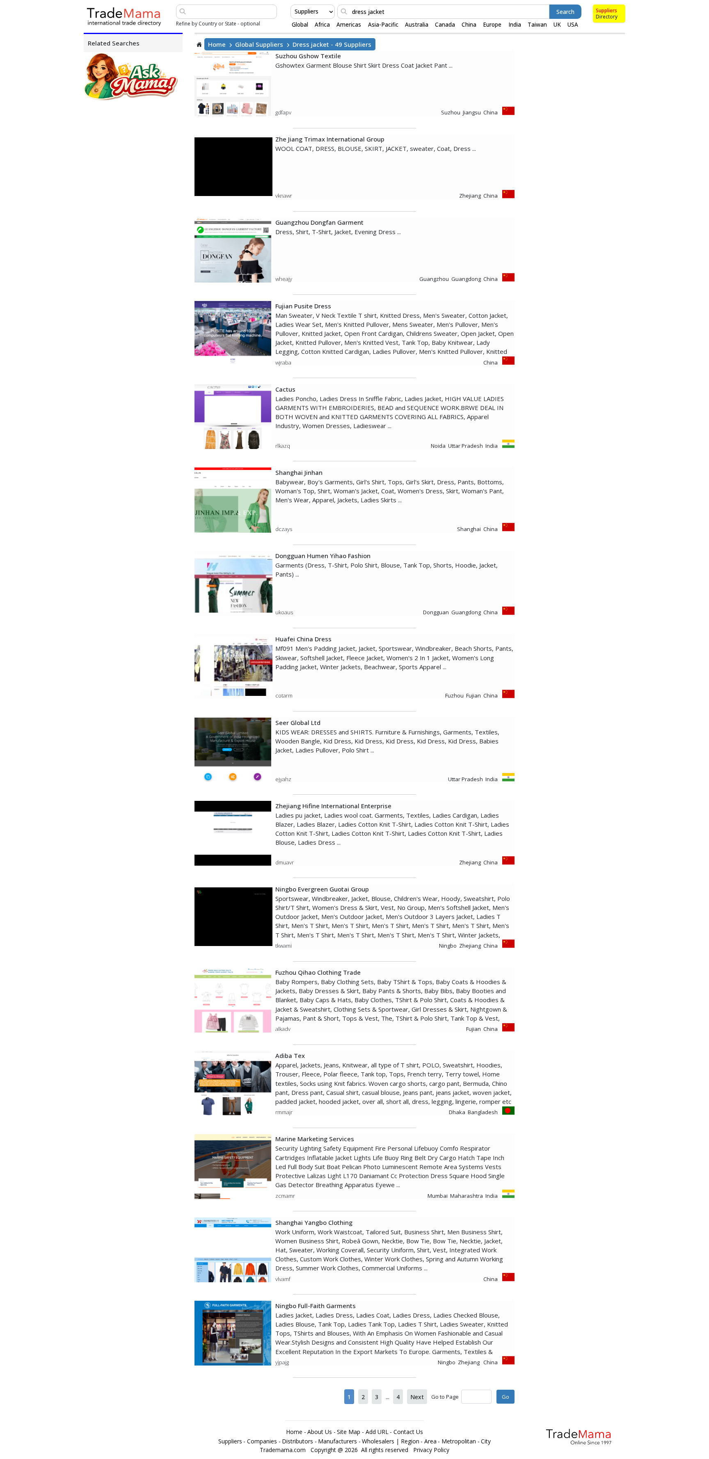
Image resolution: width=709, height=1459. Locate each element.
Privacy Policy (431, 1450)
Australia (416, 24)
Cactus (285, 389)
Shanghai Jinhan (298, 472)
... (387, 1396)
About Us (319, 1432)
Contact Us (408, 1432)
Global (300, 24)
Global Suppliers (259, 44)
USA (572, 24)
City (486, 1441)
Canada (445, 24)
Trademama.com (283, 1450)
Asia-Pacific (383, 24)
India (514, 24)
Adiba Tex (290, 1055)
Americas (348, 24)
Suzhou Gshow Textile (308, 56)
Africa (322, 24)
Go (505, 1396)
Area (430, 1441)
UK (557, 24)
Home (217, 44)
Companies (262, 1441)
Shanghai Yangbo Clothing (313, 1222)
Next (417, 1397)
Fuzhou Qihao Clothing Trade (318, 972)
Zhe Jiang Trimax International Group (329, 139)
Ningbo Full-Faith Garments (315, 1306)
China (469, 24)
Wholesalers (378, 1441)
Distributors (297, 1441)
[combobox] (295, 11)
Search (565, 12)
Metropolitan (458, 1441)
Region (410, 1441)
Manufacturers (337, 1441)
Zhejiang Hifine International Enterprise (333, 806)
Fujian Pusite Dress (303, 306)
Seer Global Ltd (297, 722)
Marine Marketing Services (314, 1139)
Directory (607, 17)
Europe (492, 24)
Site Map (348, 1432)
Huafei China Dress (303, 639)
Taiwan (537, 24)
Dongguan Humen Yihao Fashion (323, 556)
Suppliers (606, 10)
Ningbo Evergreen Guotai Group (322, 889)
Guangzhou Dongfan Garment (319, 222)
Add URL (377, 1432)
